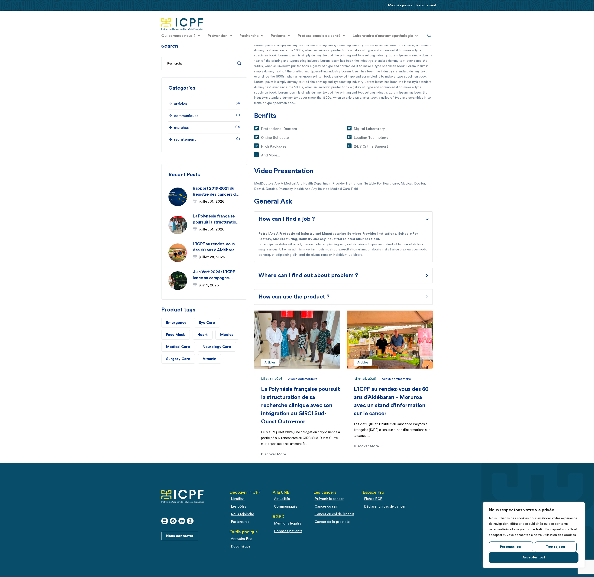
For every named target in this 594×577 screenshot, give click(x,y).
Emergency (176, 322)
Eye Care (207, 322)
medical (227, 335)
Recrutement (426, 5)
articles (270, 362)
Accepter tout (534, 557)
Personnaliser (511, 546)
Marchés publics (400, 5)
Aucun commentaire (302, 379)
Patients (278, 36)
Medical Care (178, 347)
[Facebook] (173, 521)
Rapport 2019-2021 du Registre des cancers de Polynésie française (215, 194)
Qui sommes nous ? (178, 36)
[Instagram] (190, 521)
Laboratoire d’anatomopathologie (383, 36)
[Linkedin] (164, 521)
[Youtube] (181, 521)
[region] (534, 535)
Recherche (249, 36)
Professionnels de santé (319, 36)
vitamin (209, 359)
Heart (202, 335)
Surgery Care (178, 359)
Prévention (217, 36)
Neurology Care (217, 347)
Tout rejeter (555, 546)
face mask (175, 335)
